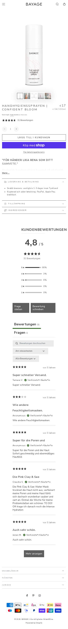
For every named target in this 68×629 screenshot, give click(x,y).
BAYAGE (25, 619)
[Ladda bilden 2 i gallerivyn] (27, 96)
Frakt (12, 115)
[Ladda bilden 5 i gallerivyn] (48, 96)
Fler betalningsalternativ (34, 152)
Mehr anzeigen (34, 553)
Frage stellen (18, 308)
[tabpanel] (34, 450)
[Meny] (3, 4)
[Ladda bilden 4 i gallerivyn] (41, 96)
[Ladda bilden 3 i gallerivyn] (34, 96)
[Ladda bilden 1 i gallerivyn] (20, 96)
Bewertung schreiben (39, 308)
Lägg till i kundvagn (34, 137)
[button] (57, 4)
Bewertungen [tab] (27, 324)
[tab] (21, 333)
